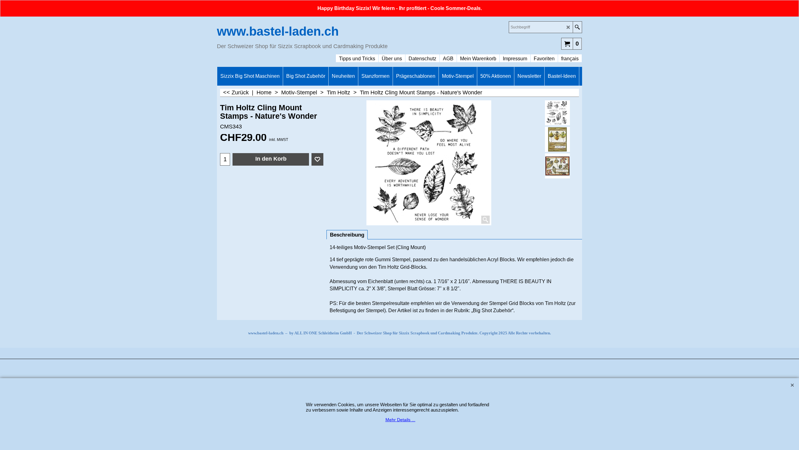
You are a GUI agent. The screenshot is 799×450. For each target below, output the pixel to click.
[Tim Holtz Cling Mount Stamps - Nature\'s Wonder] (557, 139)
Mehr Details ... (400, 419)
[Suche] (577, 27)
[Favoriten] (317, 159)
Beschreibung (347, 235)
